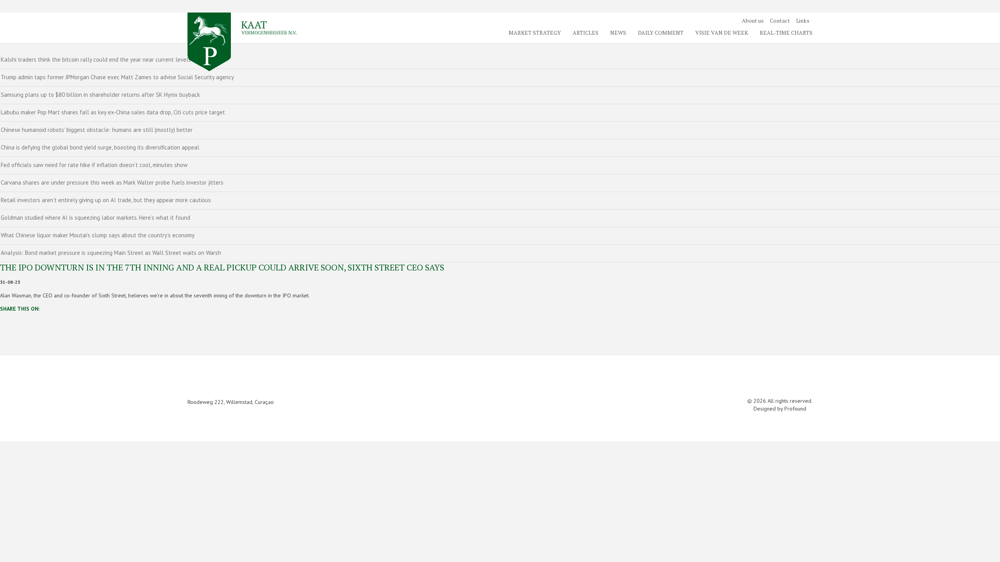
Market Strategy (535, 32)
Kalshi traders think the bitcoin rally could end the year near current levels (96, 59)
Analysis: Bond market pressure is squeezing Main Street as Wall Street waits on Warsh (111, 252)
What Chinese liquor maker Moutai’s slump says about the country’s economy (98, 235)
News (618, 32)
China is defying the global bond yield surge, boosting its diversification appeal (100, 147)
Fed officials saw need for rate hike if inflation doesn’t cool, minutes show (94, 165)
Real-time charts (786, 32)
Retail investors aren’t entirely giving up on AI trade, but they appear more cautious (106, 200)
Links (802, 20)
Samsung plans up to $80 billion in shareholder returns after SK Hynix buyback (100, 94)
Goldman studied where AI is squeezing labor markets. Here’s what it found (95, 217)
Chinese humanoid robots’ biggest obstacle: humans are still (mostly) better (97, 129)
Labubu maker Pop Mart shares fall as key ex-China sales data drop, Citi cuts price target (113, 112)
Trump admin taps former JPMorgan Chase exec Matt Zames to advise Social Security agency (117, 77)
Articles (585, 32)
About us (753, 20)
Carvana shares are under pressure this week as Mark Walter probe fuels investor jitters (112, 182)
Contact (780, 20)
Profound (795, 408)
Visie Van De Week (721, 32)
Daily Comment (661, 32)
